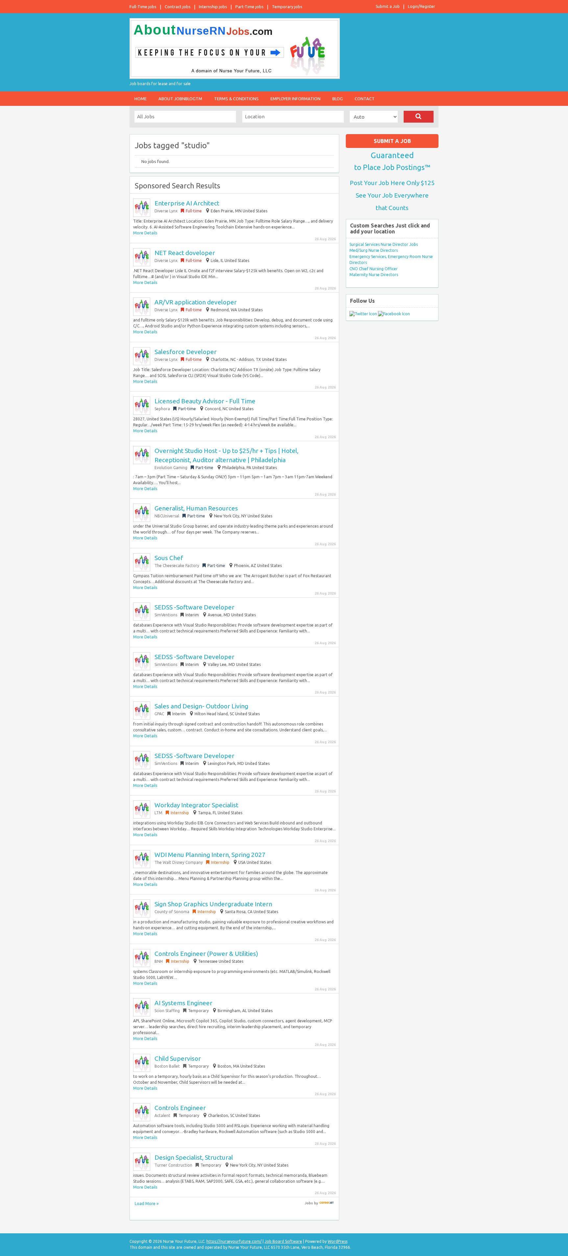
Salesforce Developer (185, 351)
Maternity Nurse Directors (373, 275)
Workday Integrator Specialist (196, 805)
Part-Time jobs (249, 6)
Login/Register (421, 6)
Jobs (309, 1203)
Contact (365, 98)
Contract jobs (178, 6)
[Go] (419, 117)
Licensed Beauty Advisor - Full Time (204, 401)
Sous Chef (168, 557)
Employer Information (295, 98)
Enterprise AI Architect (186, 203)
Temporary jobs (287, 6)
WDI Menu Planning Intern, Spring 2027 (210, 854)
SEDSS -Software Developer (194, 607)
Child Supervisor (177, 1058)
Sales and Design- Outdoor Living (201, 706)
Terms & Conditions (236, 98)
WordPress (337, 1241)
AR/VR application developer (195, 302)
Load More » (146, 1203)
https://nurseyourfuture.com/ (234, 1241)
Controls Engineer (180, 1107)
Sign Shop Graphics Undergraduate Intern (213, 904)
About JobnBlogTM (180, 98)
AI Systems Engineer (183, 1003)
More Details (145, 233)
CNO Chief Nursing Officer (373, 269)
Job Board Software (283, 1241)
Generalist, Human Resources (196, 508)
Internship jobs (213, 6)
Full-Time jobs (143, 6)
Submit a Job (388, 6)
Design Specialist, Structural (193, 1157)
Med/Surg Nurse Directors (373, 250)
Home (140, 98)
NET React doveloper (184, 252)
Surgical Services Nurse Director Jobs (383, 244)
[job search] (326, 1203)
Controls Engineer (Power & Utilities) (206, 953)
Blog (337, 98)
